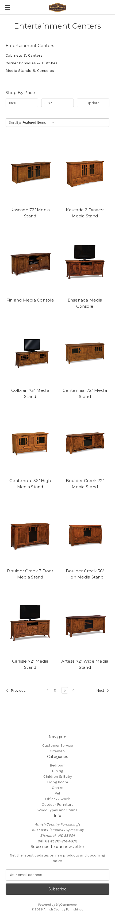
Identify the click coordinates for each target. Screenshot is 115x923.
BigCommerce (66, 904)
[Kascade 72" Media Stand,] (30, 172)
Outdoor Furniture (57, 804)
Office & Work (57, 799)
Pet (57, 793)
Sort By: (15, 122)
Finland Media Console (30, 300)
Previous (18, 690)
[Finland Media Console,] (30, 262)
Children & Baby (57, 776)
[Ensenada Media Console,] (85, 262)
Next (100, 690)
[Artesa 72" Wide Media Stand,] (85, 623)
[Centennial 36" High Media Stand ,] (30, 443)
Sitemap (57, 751)
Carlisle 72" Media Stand (30, 664)
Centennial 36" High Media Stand (30, 483)
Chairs (57, 787)
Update (93, 103)
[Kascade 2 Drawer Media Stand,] (85, 172)
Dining (57, 771)
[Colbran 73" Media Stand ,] (30, 352)
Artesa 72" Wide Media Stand (84, 664)
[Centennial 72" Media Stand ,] (85, 352)
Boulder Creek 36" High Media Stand (85, 574)
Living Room (57, 782)
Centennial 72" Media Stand (85, 393)
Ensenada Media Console (85, 303)
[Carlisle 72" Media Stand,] (30, 623)
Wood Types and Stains (57, 810)
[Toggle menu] (7, 7)
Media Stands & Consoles (30, 70)
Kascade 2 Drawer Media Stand (85, 212)
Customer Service (57, 745)
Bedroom (58, 765)
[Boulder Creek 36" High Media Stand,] (85, 533)
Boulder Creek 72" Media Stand (85, 483)
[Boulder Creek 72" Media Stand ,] (85, 443)
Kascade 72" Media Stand (30, 212)
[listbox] (39, 123)
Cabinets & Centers (24, 55)
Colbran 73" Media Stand (30, 393)
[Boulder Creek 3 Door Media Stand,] (30, 533)
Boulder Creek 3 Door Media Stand (30, 574)
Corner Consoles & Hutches (31, 63)
